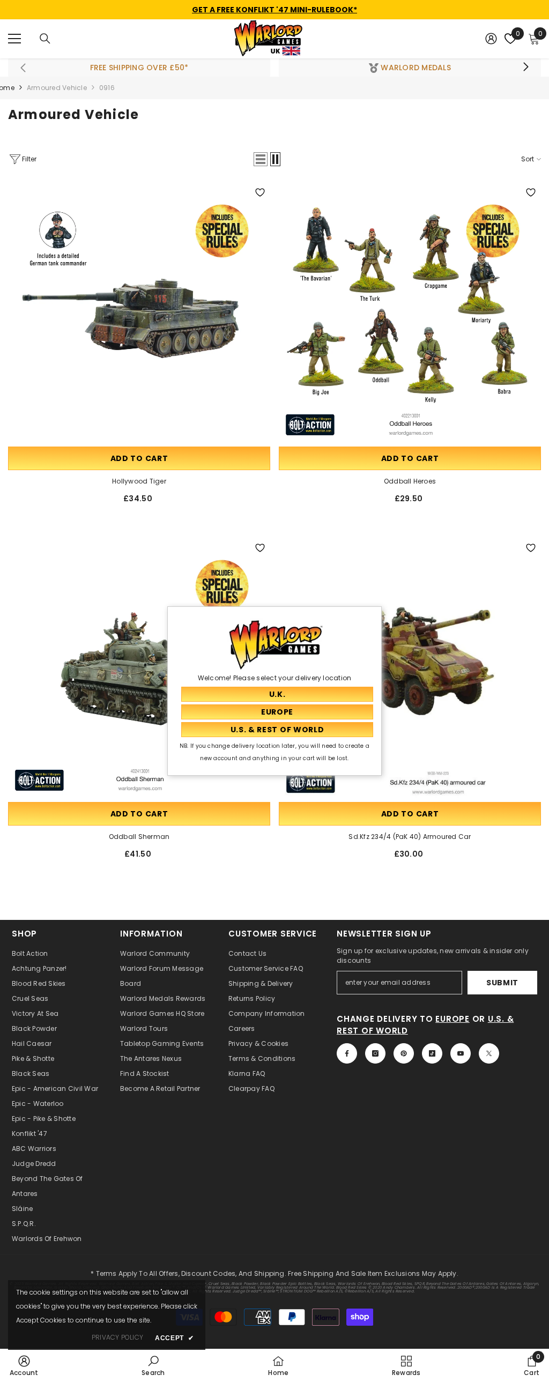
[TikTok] (432, 1053)
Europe (452, 1018)
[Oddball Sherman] (139, 669)
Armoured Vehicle (57, 87)
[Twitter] (489, 1053)
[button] (261, 159)
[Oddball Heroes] (410, 313)
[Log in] (491, 39)
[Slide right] (525, 67)
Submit (502, 982)
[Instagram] (375, 1053)
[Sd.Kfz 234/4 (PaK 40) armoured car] (410, 669)
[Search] (45, 38)
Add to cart (139, 458)
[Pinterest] (404, 1053)
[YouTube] (460, 1053)
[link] (24, 1365)
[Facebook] (347, 1053)
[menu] (14, 38)
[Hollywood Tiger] (139, 313)
